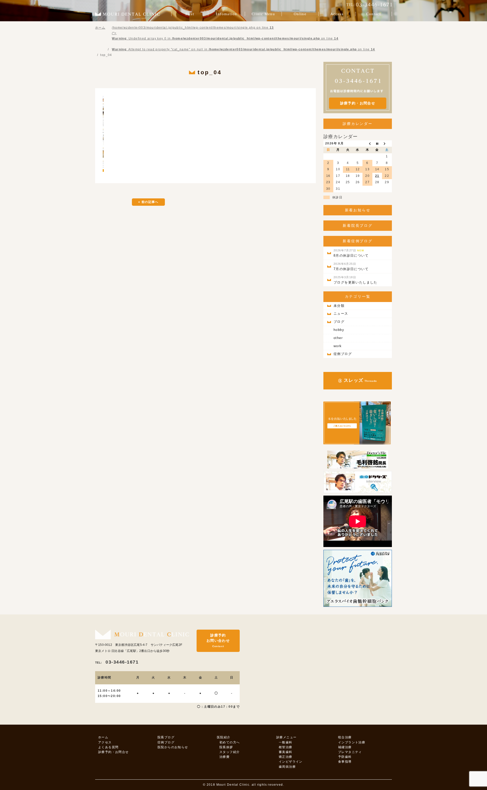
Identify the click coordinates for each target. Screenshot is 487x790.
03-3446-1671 (116, 662)
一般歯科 (285, 742)
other (338, 338)
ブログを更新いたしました (355, 280)
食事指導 (345, 761)
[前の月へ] (367, 143)
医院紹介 (224, 737)
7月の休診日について (351, 266)
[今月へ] (377, 143)
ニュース (341, 313)
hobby (339, 330)
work (338, 346)
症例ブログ (343, 354)
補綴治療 (345, 747)
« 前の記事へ (148, 202)
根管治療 (285, 747)
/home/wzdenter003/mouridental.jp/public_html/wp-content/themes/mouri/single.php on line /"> (243, 38)
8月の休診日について (351, 253)
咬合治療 (345, 737)
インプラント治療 (351, 742)
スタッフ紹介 (229, 752)
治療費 (224, 757)
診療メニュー (286, 737)
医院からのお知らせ (173, 747)
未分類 (339, 306)
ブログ (339, 322)
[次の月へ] (387, 143)
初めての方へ (229, 742)
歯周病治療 (287, 766)
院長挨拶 (226, 747)
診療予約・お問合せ (357, 103)
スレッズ (359, 380)
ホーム (103, 737)
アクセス (105, 742)
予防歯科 (345, 757)
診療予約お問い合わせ (218, 640)
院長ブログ (166, 737)
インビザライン (291, 761)
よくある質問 (108, 747)
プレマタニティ (350, 752)
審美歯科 (285, 752)
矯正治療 (285, 757)
